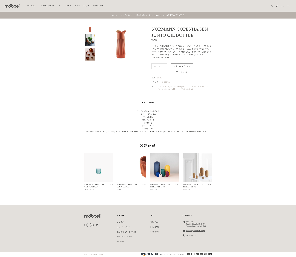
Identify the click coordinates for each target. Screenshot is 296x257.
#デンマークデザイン (198, 86)
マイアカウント (155, 232)
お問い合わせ (154, 222)
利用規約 (120, 241)
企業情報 (120, 222)
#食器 (183, 89)
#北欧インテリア (163, 86)
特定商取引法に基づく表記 (127, 232)
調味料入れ (166, 82)
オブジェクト (154, 189)
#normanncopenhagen (180, 86)
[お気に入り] (87, 157)
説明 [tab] (143, 102)
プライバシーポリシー (125, 236)
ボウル (119, 189)
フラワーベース (89, 189)
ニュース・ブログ (123, 227)
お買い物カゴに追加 (182, 66)
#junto (167, 89)
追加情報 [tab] (151, 102)
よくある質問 (154, 227)
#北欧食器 (189, 89)
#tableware (175, 89)
